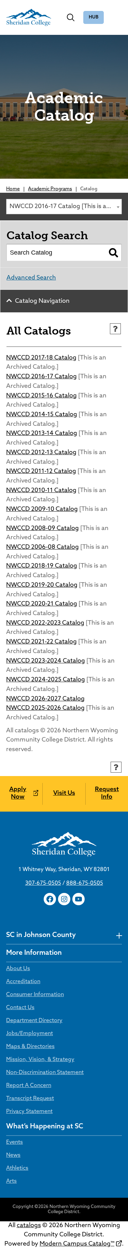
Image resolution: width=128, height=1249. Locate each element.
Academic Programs (50, 189)
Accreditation (23, 982)
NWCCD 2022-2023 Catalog (45, 623)
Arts (11, 1181)
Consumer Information (35, 994)
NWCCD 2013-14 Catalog (41, 434)
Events (14, 1142)
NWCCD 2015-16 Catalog (41, 396)
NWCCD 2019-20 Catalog (41, 585)
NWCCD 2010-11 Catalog (41, 491)
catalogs (29, 1226)
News (13, 1155)
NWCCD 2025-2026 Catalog (45, 708)
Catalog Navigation (42, 301)
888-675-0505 (84, 883)
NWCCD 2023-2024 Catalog (45, 661)
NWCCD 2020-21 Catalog (41, 604)
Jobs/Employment (29, 1033)
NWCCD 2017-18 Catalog (41, 358)
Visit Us (64, 793)
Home (13, 189)
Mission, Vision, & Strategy (40, 1059)
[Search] (113, 252)
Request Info (107, 793)
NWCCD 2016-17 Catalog (41, 377)
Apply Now (17, 793)
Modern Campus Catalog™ (77, 1244)
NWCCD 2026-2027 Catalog (45, 699)
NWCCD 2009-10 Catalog (42, 509)
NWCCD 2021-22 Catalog (41, 642)
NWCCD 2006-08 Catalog (42, 547)
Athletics (17, 1168)
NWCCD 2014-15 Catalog (41, 415)
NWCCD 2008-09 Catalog (42, 529)
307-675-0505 (43, 883)
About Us (18, 969)
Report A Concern (28, 1085)
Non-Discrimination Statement (45, 1072)
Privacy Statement (29, 1111)
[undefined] (119, 935)
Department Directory (34, 1020)
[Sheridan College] (28, 17)
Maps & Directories (30, 1046)
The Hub (93, 17)
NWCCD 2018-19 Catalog (41, 566)
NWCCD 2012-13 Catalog (41, 453)
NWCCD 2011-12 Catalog (41, 472)
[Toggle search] (70, 17)
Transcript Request (30, 1098)
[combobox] (64, 206)
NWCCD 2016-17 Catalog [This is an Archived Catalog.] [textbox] (66, 207)
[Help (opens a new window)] (115, 328)
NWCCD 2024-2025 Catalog (45, 680)
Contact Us (20, 1007)
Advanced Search (31, 278)
